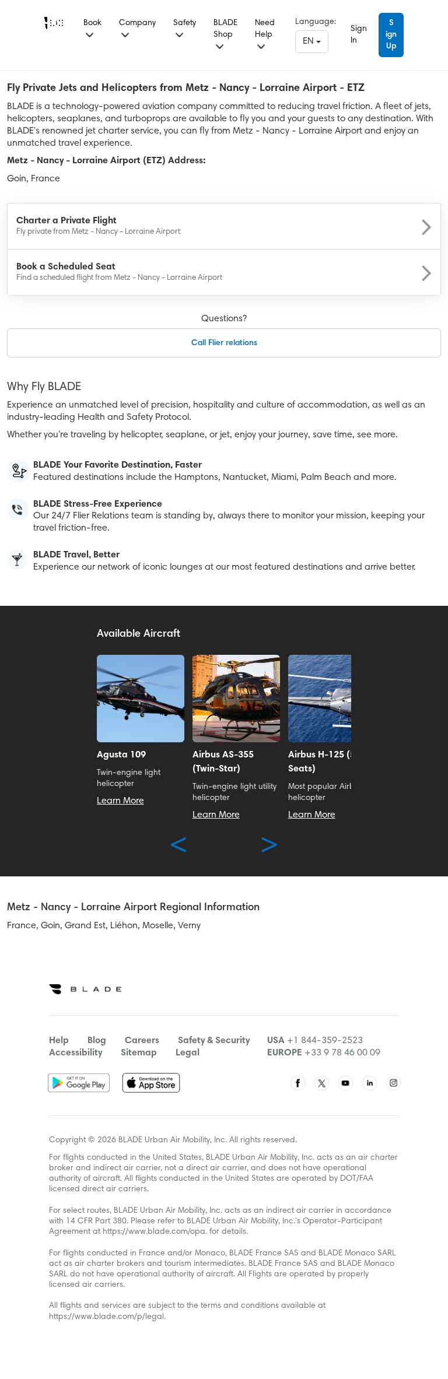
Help (59, 1040)
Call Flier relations (224, 343)
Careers (142, 1040)
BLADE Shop (225, 29)
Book (92, 23)
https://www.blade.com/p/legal (106, 1317)
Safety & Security (214, 1040)
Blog (97, 1040)
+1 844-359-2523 (325, 1040)
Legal (188, 1053)
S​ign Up (391, 35)
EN (309, 41)
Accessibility (75, 1053)
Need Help (265, 29)
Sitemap (139, 1053)
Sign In (359, 35)
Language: (315, 22)
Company (137, 23)
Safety (184, 23)
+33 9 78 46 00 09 (342, 1053)
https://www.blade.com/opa (154, 1232)
